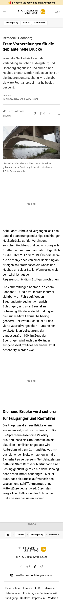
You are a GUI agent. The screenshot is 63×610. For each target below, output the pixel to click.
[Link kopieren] (28, 113)
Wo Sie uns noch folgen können (34, 575)
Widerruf (53, 598)
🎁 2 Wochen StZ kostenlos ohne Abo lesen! (31, 2)
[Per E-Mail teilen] (42, 113)
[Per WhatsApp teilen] (49, 113)
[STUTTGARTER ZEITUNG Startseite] (31, 11)
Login (57, 11)
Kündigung (11, 598)
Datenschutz (50, 588)
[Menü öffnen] (4, 12)
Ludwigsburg (12, 22)
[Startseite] (8, 534)
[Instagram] (21, 566)
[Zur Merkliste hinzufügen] (58, 113)
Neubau (26, 22)
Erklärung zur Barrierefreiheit (40, 593)
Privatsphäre (12, 588)
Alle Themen (39, 22)
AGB (37, 588)
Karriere (27, 588)
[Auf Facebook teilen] (34, 113)
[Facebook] (41, 566)
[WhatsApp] (28, 566)
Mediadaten (13, 593)
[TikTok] (35, 566)
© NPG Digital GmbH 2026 (31, 556)
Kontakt (25, 598)
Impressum (39, 598)
